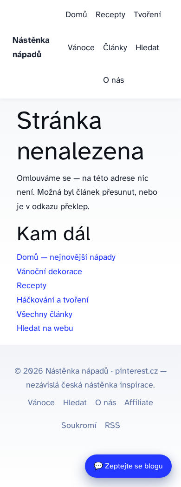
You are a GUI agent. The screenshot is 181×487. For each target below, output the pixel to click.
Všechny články (44, 314)
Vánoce (81, 48)
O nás (113, 80)
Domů (76, 15)
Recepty (110, 15)
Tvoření (147, 15)
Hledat (147, 48)
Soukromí (79, 425)
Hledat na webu (45, 328)
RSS (112, 425)
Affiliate (138, 403)
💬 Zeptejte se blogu (128, 466)
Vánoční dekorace (49, 272)
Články (115, 48)
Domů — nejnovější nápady (66, 257)
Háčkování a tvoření (53, 300)
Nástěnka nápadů (31, 47)
